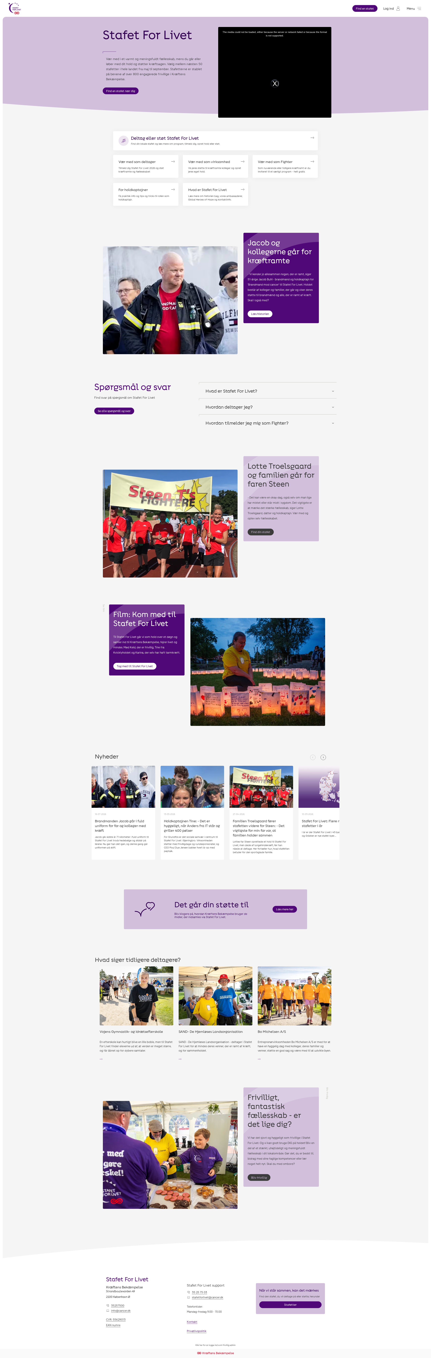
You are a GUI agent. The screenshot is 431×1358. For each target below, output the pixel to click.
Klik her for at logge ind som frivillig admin (215, 1345)
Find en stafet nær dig (120, 91)
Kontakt (192, 1321)
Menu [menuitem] (411, 8)
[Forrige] (313, 757)
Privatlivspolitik (196, 1331)
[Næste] (323, 757)
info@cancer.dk (121, 1310)
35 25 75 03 (199, 1292)
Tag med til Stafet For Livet (135, 666)
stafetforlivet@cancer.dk (207, 1297)
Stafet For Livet (127, 1279)
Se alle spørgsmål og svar (114, 410)
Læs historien (260, 313)
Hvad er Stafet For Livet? (231, 390)
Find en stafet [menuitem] (365, 8)
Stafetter (290, 1304)
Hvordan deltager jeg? (229, 406)
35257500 (117, 1305)
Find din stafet (260, 532)
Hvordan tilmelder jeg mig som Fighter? (247, 422)
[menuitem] (392, 8)
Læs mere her (284, 909)
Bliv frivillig (259, 1177)
